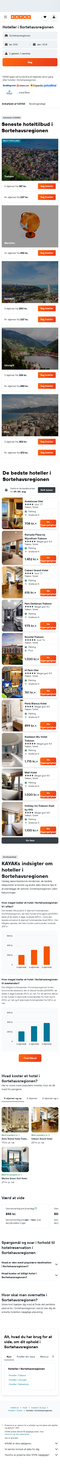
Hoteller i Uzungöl (17, 1379)
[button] (5, 16)
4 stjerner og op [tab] (13, 1098)
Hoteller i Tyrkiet (15, 1410)
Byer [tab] (9, 1356)
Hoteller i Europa (38, 1407)
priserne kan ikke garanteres (17, 1434)
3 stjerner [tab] (32, 1098)
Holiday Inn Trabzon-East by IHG (39, 807)
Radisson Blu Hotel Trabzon (36, 738)
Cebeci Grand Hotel (36, 570)
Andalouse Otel (34, 501)
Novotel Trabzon (34, 636)
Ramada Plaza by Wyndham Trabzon (36, 536)
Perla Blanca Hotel (36, 703)
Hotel (25, 1407)
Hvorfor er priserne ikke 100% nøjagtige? (27, 1454)
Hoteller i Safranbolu (19, 1384)
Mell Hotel (31, 772)
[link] (30, 1058)
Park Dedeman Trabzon (38, 603)
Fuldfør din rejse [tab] (26, 1356)
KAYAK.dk (15, 1407)
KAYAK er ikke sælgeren (18, 1443)
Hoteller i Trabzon (17, 1375)
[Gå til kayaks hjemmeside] (21, 17)
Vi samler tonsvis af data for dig (22, 1449)
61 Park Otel (31, 670)
